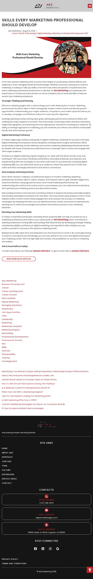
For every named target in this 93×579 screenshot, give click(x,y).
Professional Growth (12, 340)
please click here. (41, 251)
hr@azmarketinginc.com (47, 517)
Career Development (12, 291)
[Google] (57, 548)
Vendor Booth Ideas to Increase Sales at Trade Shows (29, 379)
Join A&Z (6, 461)
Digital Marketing (44, 33)
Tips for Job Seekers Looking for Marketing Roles (26, 396)
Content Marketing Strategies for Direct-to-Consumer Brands (33, 404)
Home (5, 448)
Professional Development (73, 33)
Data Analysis (31, 33)
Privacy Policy (10, 559)
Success (6, 350)
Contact (7, 483)
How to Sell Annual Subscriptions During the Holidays (28, 383)
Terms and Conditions (14, 563)
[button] (90, 570)
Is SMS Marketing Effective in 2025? (19, 400)
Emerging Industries (12, 305)
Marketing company (12, 326)
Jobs (4, 315)
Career (5, 287)
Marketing (56, 33)
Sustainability (9, 354)
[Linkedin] (43, 548)
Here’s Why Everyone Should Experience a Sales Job (28, 375)
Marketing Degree (11, 329)
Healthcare (7, 308)
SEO (86, 33)
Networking (7, 333)
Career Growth (18, 33)
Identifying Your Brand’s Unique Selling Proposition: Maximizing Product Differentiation (45, 371)
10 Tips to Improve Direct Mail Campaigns (23, 408)
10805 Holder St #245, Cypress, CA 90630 (46, 532)
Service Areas (9, 478)
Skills (4, 347)
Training (6, 357)
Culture (6, 470)
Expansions (8, 474)
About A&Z (7, 452)
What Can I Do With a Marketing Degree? (22, 392)
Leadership (7, 319)
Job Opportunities (11, 312)
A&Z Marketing (61, 90)
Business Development (13, 284)
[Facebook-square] (35, 548)
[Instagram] (50, 548)
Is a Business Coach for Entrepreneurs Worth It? (26, 387)
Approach (7, 457)
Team (4, 465)
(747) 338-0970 (46, 503)
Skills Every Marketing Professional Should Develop (42, 22)
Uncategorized (9, 361)
